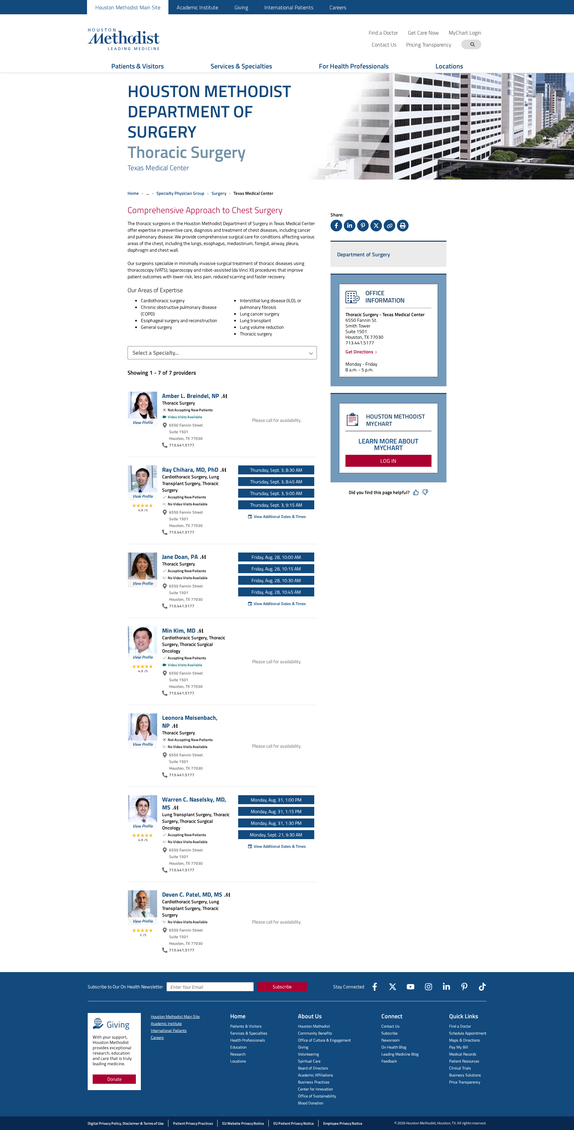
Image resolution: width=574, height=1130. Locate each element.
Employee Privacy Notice (342, 1123)
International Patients (288, 7)
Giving (241, 7)
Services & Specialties (241, 66)
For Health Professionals (354, 66)
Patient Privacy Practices (193, 1123)
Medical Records (462, 1054)
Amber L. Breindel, (190, 395)
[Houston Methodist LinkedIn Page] (446, 987)
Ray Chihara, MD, (190, 469)
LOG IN (388, 461)
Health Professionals (247, 1040)
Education (238, 1047)
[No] (425, 492)
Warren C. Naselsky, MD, (194, 803)
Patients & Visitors (137, 66)
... (147, 193)
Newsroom (390, 1040)
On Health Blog (393, 1047)
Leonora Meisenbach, (190, 721)
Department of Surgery (363, 254)
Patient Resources (464, 1061)
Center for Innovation (315, 1089)
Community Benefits (315, 1033)
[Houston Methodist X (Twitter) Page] (393, 987)
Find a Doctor (383, 32)
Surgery (219, 193)
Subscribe (282, 986)
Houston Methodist (314, 1026)
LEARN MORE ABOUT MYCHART (388, 444)
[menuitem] (127, 7)
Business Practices (314, 1082)
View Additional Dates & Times (280, 516)
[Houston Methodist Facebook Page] (375, 987)
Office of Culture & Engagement (324, 1040)
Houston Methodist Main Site (127, 7)
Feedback (389, 1061)
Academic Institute (197, 7)
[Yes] (416, 492)
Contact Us (390, 1026)
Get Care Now (423, 32)
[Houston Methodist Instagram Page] (428, 987)
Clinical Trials (460, 1068)
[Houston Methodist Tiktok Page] (482, 987)
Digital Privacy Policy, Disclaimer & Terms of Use (126, 1123)
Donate (114, 1078)
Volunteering (308, 1054)
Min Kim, (178, 630)
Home (133, 193)
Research (237, 1054)
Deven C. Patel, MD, (192, 894)
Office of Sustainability (317, 1096)
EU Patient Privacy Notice (293, 1123)
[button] (222, 352)
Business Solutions (465, 1075)
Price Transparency (464, 1082)
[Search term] (472, 44)
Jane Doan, (180, 556)
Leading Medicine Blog (400, 1054)
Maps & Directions (464, 1040)
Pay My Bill (458, 1047)
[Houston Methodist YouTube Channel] (411, 987)
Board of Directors (313, 1068)
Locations (449, 66)
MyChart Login (465, 32)
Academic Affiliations (315, 1075)
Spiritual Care (309, 1061)
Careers (338, 7)
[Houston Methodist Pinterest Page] (464, 987)
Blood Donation (310, 1103)
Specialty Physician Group (180, 193)
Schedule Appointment (467, 1033)
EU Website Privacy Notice (243, 1123)
